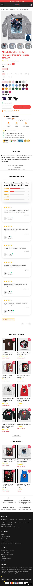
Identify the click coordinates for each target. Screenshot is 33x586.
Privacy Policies (4, 538)
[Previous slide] (3, 26)
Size (3, 71)
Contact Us (3, 556)
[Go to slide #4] (28, 46)
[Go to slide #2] (12, 46)
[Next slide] (30, 26)
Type (3, 66)
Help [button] (30, 584)
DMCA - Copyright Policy (7, 541)
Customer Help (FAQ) (6, 558)
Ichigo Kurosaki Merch (23, 9)
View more (16, 435)
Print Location (5, 94)
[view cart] (31, 4)
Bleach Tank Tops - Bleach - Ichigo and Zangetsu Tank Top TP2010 (23, 400)
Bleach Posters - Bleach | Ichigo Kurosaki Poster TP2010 (7, 486)
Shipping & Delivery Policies (7, 550)
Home (2, 9)
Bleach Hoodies (17, 167)
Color (3, 79)
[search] (28, 4)
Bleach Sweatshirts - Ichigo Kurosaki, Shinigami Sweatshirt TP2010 (23, 461)
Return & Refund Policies (7, 554)
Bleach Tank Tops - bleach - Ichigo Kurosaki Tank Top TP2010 (23, 486)
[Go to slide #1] (4, 46)
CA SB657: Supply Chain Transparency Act (11, 543)
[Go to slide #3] (20, 46)
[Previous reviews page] (22, 324)
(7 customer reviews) (14, 61)
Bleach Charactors (11, 9)
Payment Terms (5, 552)
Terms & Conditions (5, 536)
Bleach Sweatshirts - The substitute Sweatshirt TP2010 (8, 400)
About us (3, 534)
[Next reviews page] (29, 324)
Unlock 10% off (3, 579)
